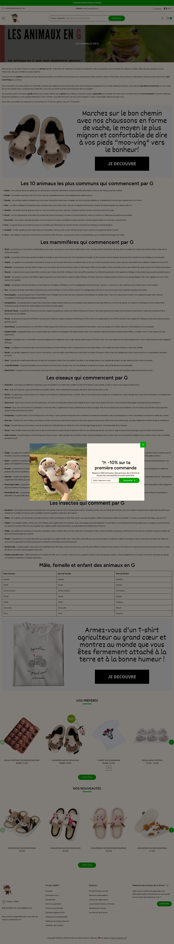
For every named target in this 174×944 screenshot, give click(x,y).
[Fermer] (143, 444)
